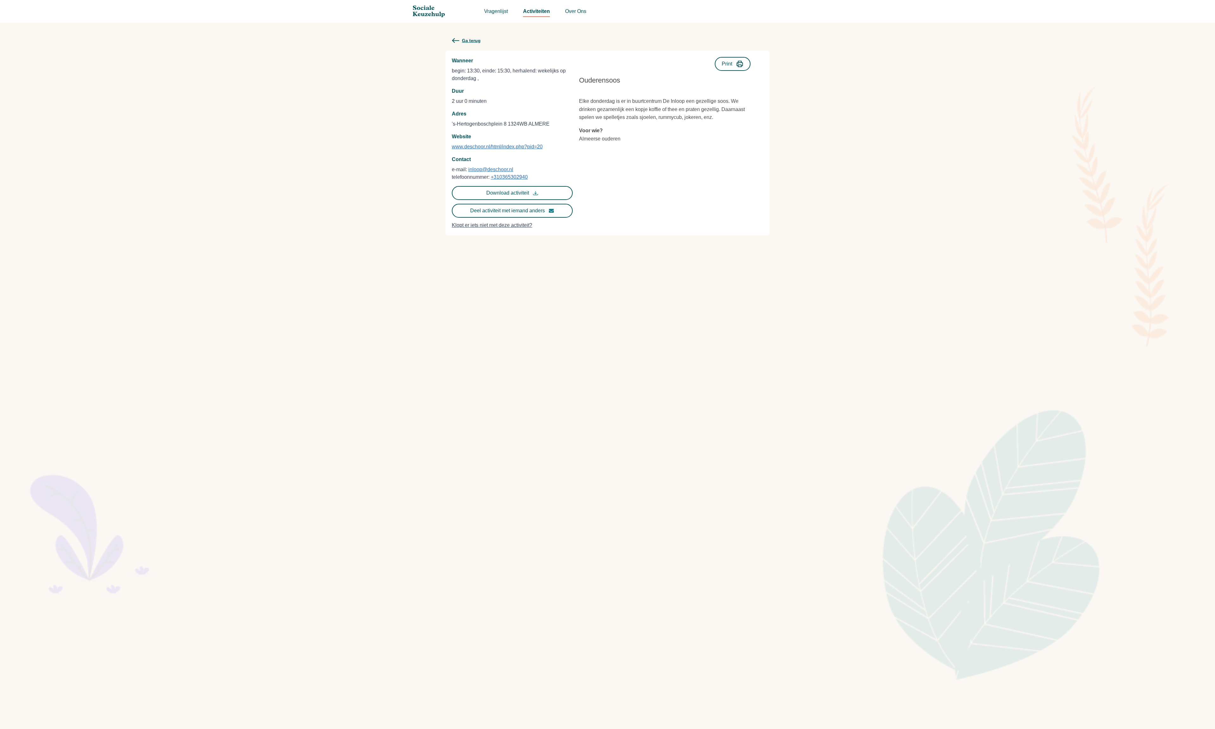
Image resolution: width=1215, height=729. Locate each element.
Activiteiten (536, 11)
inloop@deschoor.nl (490, 169)
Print (727, 63)
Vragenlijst (496, 11)
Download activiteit (507, 193)
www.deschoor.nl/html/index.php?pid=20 (497, 146)
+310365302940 (509, 177)
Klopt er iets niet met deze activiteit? (492, 225)
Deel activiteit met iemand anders (507, 210)
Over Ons (575, 11)
